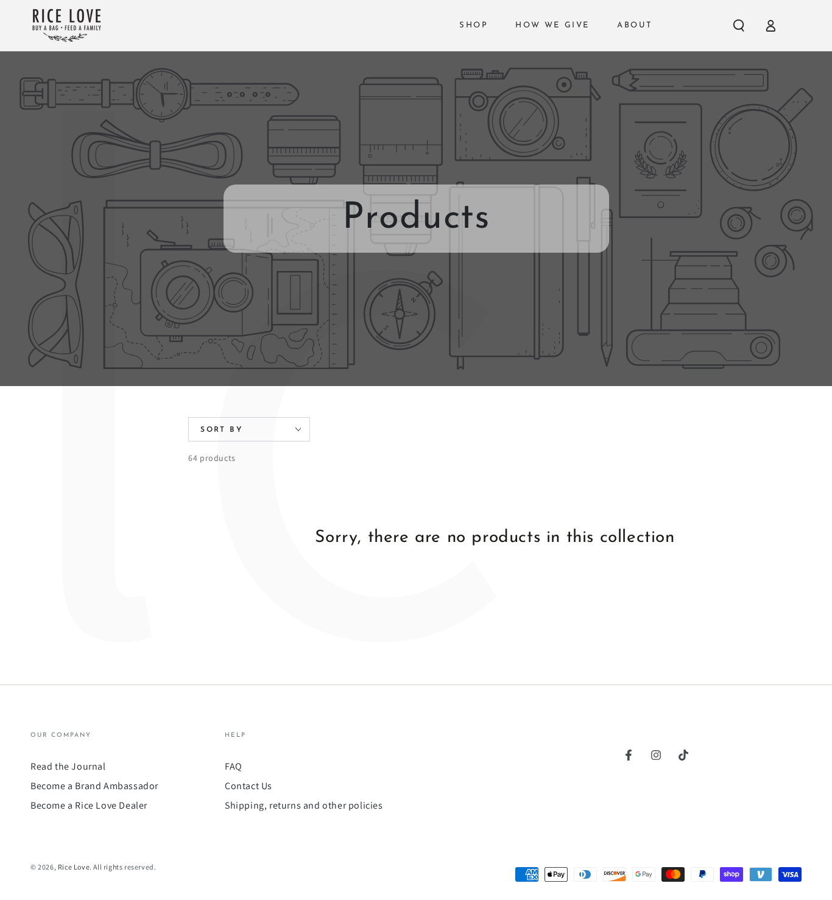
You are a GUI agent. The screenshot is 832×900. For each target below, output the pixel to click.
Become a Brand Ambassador (94, 785)
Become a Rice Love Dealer (88, 805)
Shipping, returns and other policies (304, 805)
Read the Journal (68, 766)
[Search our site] (739, 25)
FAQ (233, 766)
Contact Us (248, 785)
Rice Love (74, 866)
